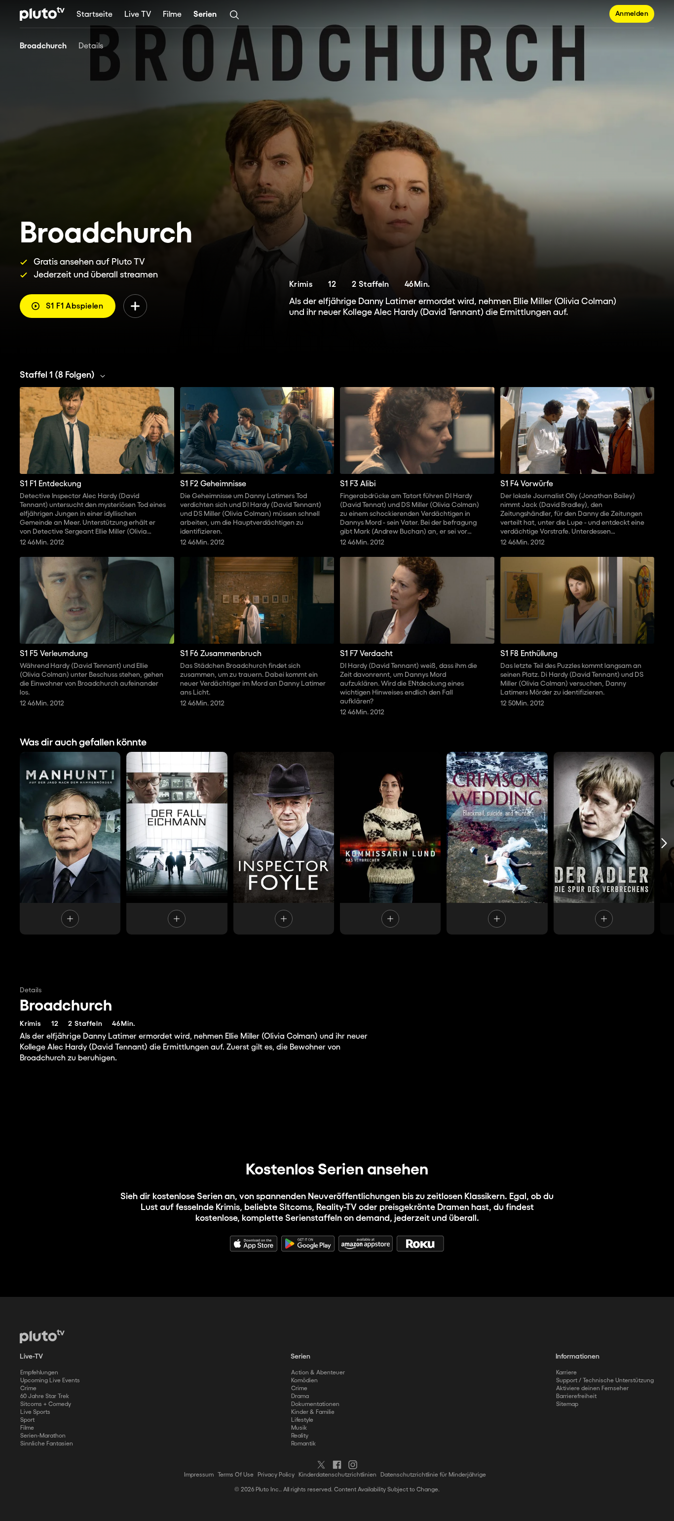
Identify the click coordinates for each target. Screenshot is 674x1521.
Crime (28, 1388)
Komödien (304, 1380)
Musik (299, 1428)
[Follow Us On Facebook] (337, 1465)
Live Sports (35, 1412)
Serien (205, 14)
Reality (299, 1436)
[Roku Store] (420, 1243)
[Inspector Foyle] (283, 843)
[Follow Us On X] (321, 1465)
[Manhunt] (70, 843)
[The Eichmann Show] (176, 843)
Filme (172, 14)
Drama (300, 1396)
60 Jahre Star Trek (44, 1396)
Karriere (566, 1372)
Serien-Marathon (43, 1436)
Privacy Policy (276, 1475)
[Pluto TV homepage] (42, 1336)
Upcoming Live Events (50, 1380)
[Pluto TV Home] (42, 14)
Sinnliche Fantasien (46, 1444)
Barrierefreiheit (576, 1396)
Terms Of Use (236, 1475)
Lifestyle (302, 1420)
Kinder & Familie (313, 1412)
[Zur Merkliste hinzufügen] (135, 306)
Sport (27, 1420)
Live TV (137, 14)
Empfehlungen (39, 1372)
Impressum (199, 1475)
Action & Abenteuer (318, 1372)
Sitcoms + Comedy (45, 1404)
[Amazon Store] (365, 1243)
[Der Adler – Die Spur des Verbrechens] (604, 843)
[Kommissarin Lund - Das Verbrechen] (390, 843)
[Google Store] (308, 1243)
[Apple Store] (253, 1243)
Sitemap (567, 1404)
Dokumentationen (315, 1404)
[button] (65, 375)
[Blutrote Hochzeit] (497, 843)
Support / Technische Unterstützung (605, 1380)
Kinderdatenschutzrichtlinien (337, 1475)
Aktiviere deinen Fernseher (592, 1388)
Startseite (94, 14)
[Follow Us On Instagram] (353, 1465)
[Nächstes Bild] (664, 843)
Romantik (303, 1444)
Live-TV (31, 1357)
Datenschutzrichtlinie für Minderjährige (433, 1475)
